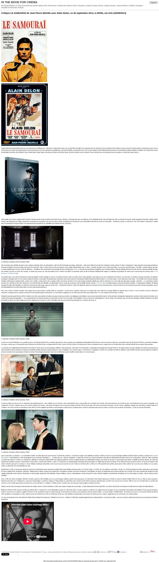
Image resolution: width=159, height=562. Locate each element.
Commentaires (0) (36, 552)
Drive (76, 269)
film (61, 552)
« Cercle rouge (100, 283)
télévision (70, 552)
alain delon (56, 552)
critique (64, 552)
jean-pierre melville (79, 552)
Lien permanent (25, 552)
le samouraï (89, 552)
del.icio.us (102, 552)
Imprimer (153, 2)
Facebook (122, 552)
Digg (114, 552)
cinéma (50, 552)
